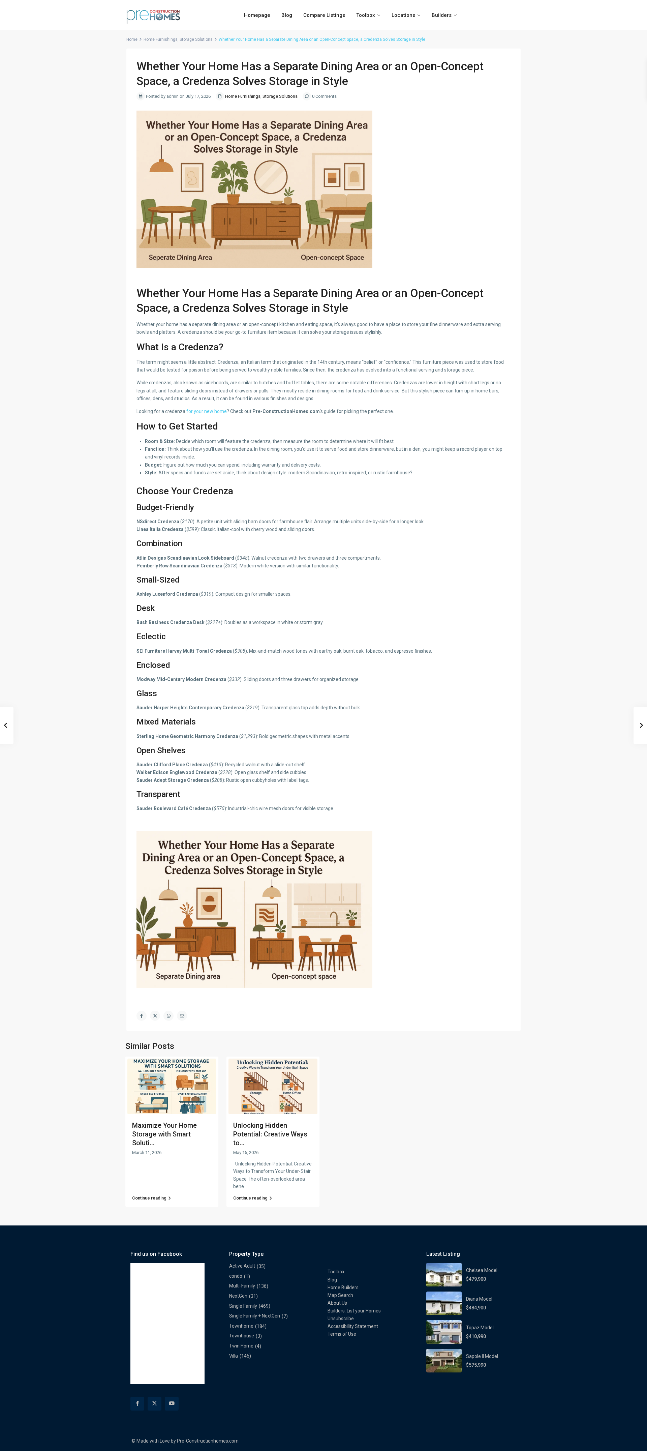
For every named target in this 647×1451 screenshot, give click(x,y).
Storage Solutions (196, 39)
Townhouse (241, 1335)
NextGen (238, 1296)
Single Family (243, 1306)
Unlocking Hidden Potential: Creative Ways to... (270, 1134)
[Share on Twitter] (155, 1016)
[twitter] (154, 1404)
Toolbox (365, 15)
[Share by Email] (182, 1016)
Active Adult (242, 1266)
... (246, 1186)
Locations (403, 15)
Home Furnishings (161, 39)
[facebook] (137, 1404)
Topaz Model (480, 1327)
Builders (442, 15)
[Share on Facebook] (141, 1016)
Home (131, 39)
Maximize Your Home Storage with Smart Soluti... (164, 1134)
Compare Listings (324, 15)
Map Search (340, 1295)
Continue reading (149, 1198)
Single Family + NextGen (254, 1316)
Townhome (241, 1326)
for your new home (206, 411)
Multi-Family (242, 1286)
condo (235, 1276)
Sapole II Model (482, 1356)
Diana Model (479, 1299)
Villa (233, 1356)
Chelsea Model (481, 1270)
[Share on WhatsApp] (168, 1016)
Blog (286, 15)
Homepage (257, 15)
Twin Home (241, 1346)
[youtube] (172, 1404)
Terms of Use (342, 1334)
